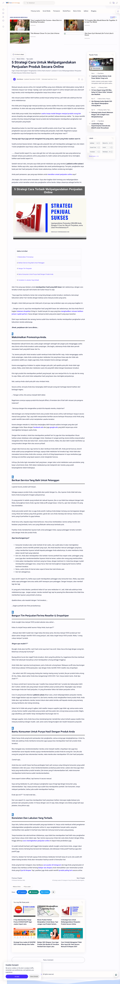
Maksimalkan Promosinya (25, 257)
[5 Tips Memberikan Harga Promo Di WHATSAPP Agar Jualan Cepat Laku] (24, 911)
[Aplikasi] (86, 11)
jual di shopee (26, 870)
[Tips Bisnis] (101, 73)
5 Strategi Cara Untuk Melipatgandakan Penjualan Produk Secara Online (70, 922)
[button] (116, 2)
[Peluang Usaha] (35, 11)
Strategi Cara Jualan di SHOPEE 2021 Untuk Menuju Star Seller (24, 943)
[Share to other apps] (53, 892)
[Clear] (53, 3)
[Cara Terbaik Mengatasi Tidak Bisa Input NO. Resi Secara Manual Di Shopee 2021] (72, 933)
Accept (17, 976)
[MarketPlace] (66, 11)
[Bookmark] (110, 2)
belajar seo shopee (45, 868)
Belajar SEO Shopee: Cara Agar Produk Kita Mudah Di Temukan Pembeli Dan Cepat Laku (48, 944)
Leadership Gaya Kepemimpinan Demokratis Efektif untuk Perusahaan (100, 126)
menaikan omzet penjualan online (60, 174)
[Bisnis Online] (77, 11)
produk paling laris (66, 870)
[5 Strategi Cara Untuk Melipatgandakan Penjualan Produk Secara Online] (72, 911)
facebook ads (38, 427)
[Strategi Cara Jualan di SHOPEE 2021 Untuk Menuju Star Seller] (24, 933)
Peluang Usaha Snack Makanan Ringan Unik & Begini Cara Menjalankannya (102, 115)
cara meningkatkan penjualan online (36, 841)
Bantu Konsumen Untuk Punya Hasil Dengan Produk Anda (35, 274)
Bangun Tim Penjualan (25, 268)
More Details (34, 976)
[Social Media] (46, 11)
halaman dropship (23, 311)
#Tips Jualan (27, 886)
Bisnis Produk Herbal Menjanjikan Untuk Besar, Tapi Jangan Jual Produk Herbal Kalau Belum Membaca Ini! (47, 922)
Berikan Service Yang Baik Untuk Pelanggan (31, 263)
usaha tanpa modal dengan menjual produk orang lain (61, 114)
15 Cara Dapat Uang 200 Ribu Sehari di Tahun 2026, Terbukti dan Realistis (101, 92)
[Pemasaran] (56, 11)
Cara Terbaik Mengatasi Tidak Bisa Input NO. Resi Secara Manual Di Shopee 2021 (71, 944)
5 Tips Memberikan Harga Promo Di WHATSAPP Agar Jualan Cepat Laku (23, 922)
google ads (54, 427)
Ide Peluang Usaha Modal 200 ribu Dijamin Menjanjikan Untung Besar (101, 103)
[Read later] (79, 79)
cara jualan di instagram (52, 865)
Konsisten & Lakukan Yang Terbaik (28, 280)
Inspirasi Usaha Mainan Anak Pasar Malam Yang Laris (101, 77)
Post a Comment (48, 960)
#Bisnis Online (17, 886)
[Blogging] (93, 11)
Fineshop (65, 974)
